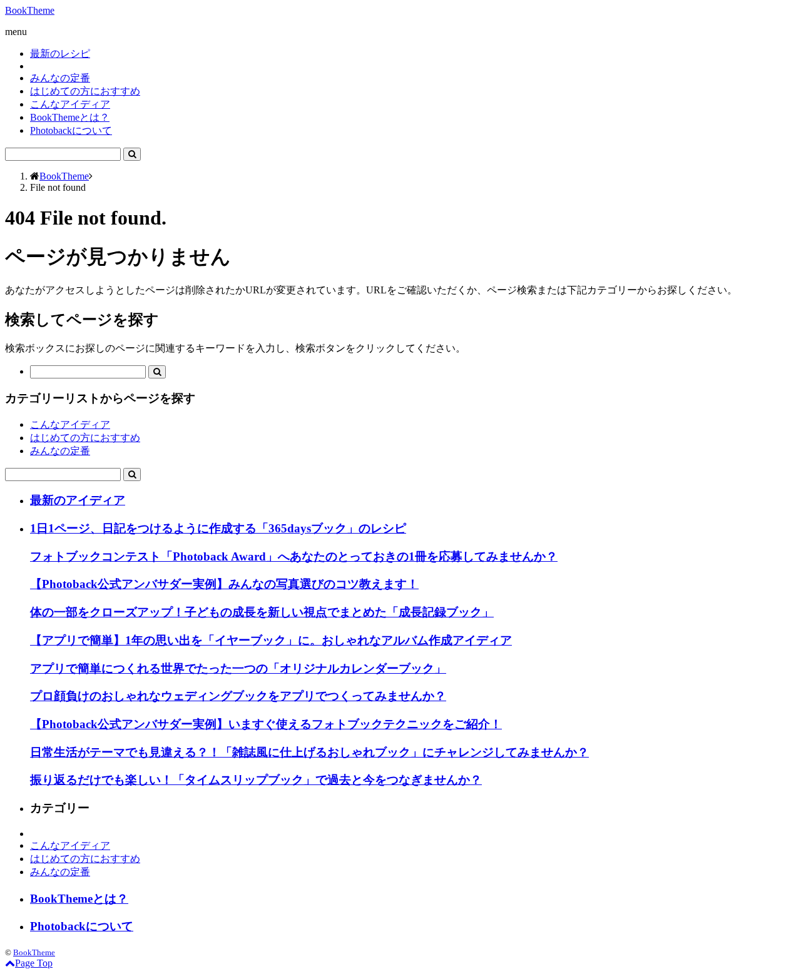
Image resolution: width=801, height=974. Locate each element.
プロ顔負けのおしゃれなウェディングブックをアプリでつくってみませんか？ (238, 696)
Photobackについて (71, 130)
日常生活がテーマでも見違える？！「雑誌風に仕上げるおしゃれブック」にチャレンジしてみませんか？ (309, 752)
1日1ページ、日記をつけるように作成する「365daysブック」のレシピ (218, 528)
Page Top (34, 963)
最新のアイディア (77, 500)
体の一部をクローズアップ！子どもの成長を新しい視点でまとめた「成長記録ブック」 (262, 612)
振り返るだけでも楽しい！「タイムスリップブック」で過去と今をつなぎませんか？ (256, 779)
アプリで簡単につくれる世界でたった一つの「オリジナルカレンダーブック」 (238, 668)
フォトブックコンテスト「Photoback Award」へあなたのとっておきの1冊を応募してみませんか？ (294, 556)
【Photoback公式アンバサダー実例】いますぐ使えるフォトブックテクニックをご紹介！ (266, 724)
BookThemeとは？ (70, 117)
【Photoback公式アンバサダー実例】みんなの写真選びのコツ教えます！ (224, 584)
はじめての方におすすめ (85, 91)
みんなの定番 (60, 78)
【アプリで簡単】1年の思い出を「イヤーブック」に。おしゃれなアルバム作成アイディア (271, 640)
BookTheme (29, 10)
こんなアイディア (70, 104)
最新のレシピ (60, 53)
